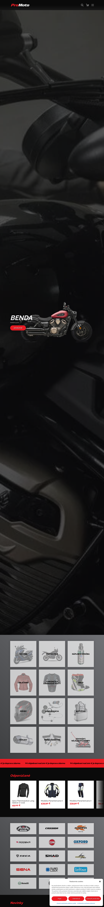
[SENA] (23, 869)
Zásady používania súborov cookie (66, 903)
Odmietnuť (76, 899)
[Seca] (23, 856)
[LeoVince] (81, 869)
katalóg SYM (19, 329)
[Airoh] (23, 828)
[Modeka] (23, 842)
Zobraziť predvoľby (93, 899)
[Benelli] (23, 883)
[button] (100, 882)
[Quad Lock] (52, 869)
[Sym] (52, 842)
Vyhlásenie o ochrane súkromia (86, 903)
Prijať (59, 899)
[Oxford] (81, 842)
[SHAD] (52, 856)
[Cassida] (52, 828)
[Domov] (19, 6)
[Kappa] (81, 828)
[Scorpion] (81, 856)
